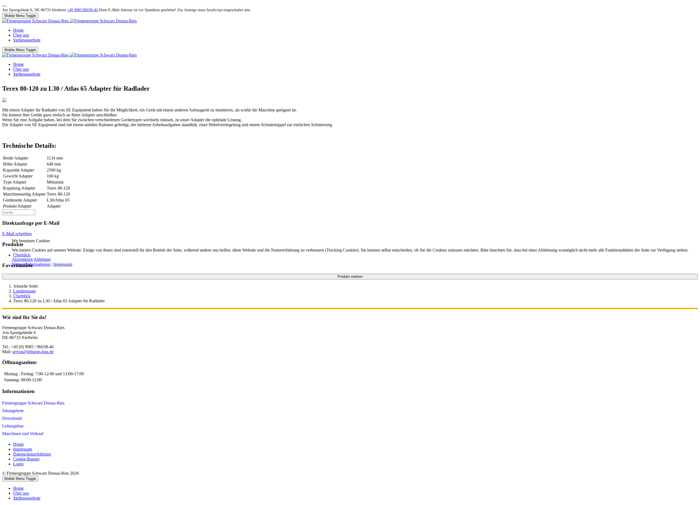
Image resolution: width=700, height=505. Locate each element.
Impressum (62, 264)
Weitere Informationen (31, 264)
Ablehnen (42, 259)
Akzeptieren (22, 259)
